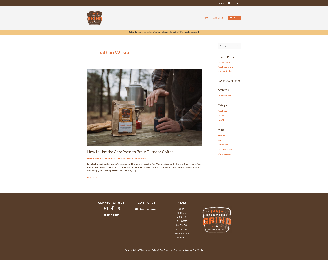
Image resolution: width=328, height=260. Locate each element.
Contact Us (181, 225)
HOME (206, 18)
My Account (182, 229)
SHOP (221, 3)
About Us (181, 217)
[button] (234, 18)
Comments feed (225, 149)
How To (124, 158)
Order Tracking (181, 233)
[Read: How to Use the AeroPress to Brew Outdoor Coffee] (144, 107)
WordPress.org (224, 154)
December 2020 (225, 95)
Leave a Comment (95, 158)
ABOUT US (218, 18)
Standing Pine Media (193, 250)
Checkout (182, 221)
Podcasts (181, 213)
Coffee (117, 158)
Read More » (92, 177)
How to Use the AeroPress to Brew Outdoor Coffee (130, 151)
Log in (220, 140)
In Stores (181, 237)
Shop (181, 209)
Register (221, 135)
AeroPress (109, 158)
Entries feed (223, 144)
